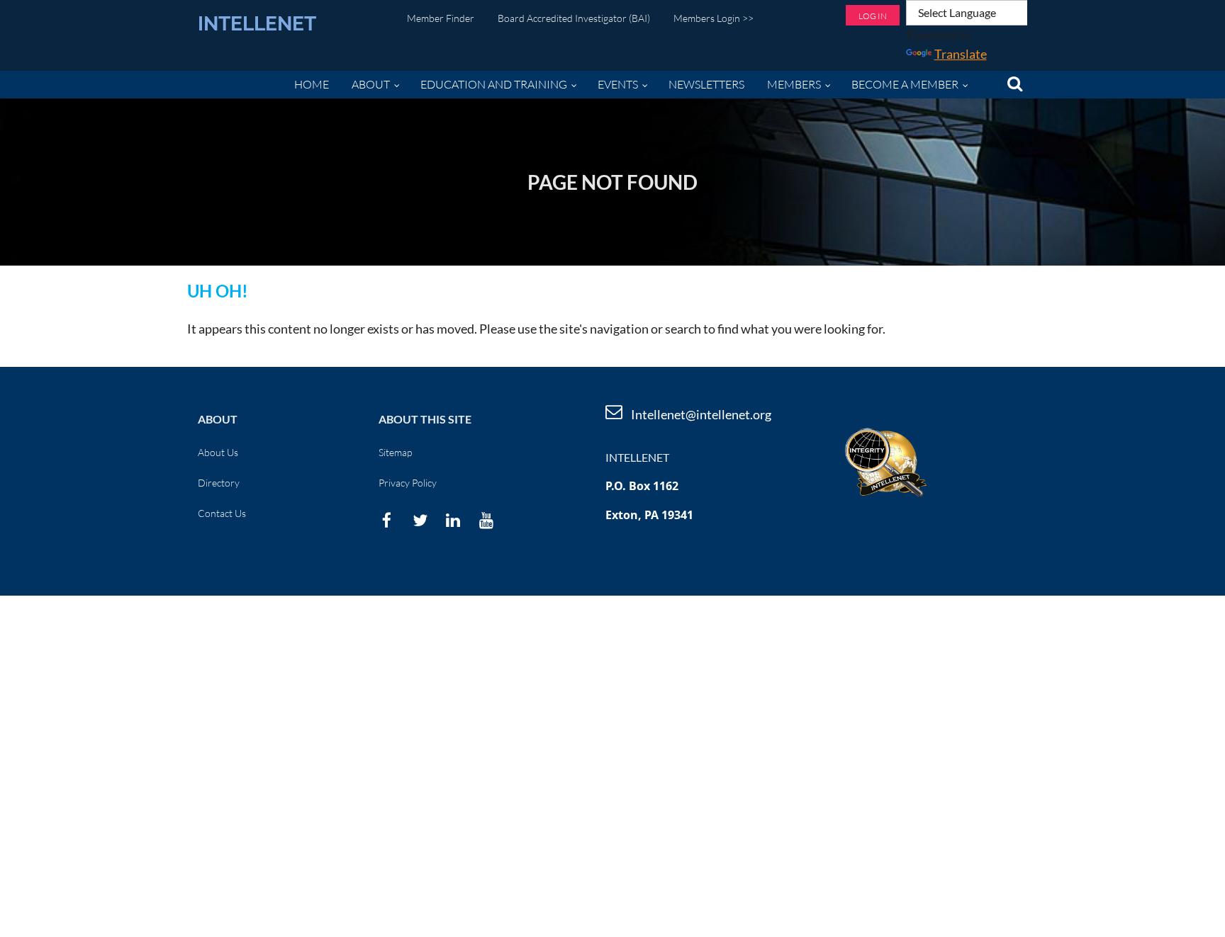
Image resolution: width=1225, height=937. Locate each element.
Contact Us (222, 513)
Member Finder (440, 18)
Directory (219, 483)
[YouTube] (487, 520)
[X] (420, 520)
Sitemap (395, 452)
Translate (960, 54)
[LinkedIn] (453, 520)
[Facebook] (387, 520)
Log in (872, 16)
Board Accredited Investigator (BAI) (574, 18)
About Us (218, 452)
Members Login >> (713, 18)
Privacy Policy (408, 483)
